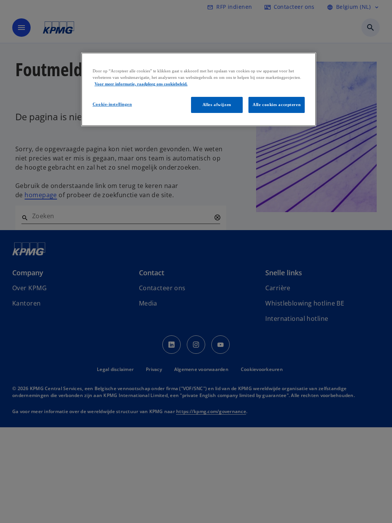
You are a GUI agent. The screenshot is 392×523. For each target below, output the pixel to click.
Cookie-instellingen (112, 104)
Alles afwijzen (217, 104)
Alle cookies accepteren (277, 104)
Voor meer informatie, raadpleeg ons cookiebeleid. (141, 84)
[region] (198, 89)
